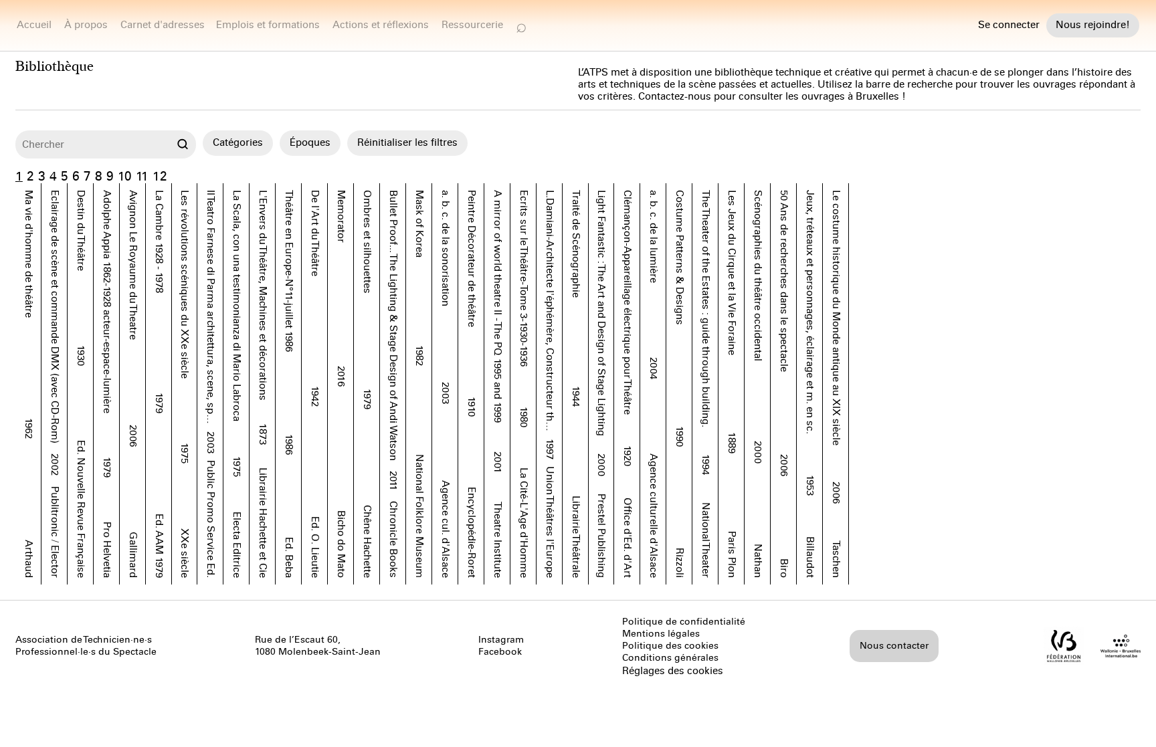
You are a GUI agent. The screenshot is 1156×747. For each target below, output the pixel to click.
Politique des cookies (670, 645)
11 (142, 176)
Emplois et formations (268, 25)
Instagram (501, 639)
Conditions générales (670, 657)
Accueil (34, 25)
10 (125, 176)
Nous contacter (894, 645)
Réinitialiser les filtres (407, 142)
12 (160, 176)
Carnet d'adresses (162, 25)
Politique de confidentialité (683, 621)
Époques (310, 142)
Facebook (500, 651)
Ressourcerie (472, 25)
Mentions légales (661, 633)
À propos (86, 25)
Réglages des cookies (672, 671)
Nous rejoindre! (1093, 25)
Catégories (238, 142)
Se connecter (1009, 25)
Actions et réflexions (380, 25)
